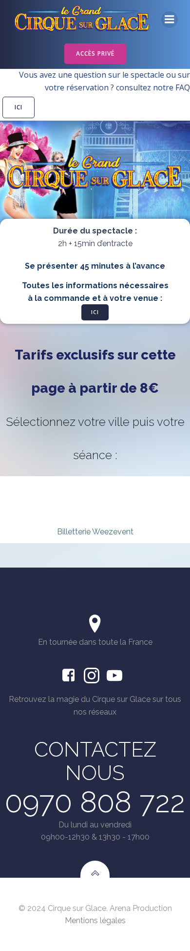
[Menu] (169, 19)
